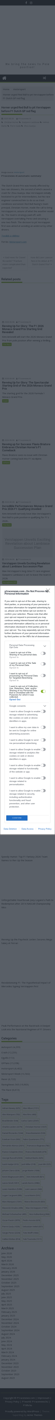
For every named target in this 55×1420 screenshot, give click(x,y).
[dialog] (27, 710)
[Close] (49, 591)
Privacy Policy (44, 829)
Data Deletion (10, 829)
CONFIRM (17, 818)
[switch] (43, 653)
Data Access (27, 829)
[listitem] (27, 646)
